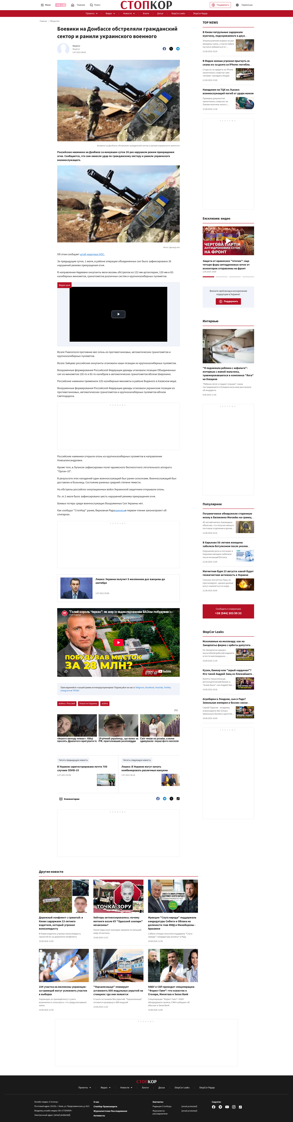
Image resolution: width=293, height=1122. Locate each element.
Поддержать (223, 5)
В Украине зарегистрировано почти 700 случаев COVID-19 (82, 768)
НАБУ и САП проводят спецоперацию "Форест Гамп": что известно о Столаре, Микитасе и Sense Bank (171, 990)
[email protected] (62, 1115)
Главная (43, 21)
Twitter (167, 687)
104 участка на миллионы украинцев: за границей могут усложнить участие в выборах (63, 990)
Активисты (99, 1115)
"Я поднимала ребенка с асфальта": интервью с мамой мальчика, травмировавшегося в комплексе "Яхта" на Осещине (228, 373)
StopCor (76, 46)
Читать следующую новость (137, 760)
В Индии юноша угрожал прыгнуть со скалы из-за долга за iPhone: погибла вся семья (226, 64)
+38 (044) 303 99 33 (228, 613)
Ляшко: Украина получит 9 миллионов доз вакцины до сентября (130, 581)
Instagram (65, 690)
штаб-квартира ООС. (92, 254)
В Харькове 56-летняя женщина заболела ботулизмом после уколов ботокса (225, 546)
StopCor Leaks (178, 13)
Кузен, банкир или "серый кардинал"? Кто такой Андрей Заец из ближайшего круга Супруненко (227, 674)
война (105, 703)
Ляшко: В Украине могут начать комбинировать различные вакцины (144, 768)
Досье (160, 13)
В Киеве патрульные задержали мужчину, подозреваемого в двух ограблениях (224, 36)
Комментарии (71, 799)
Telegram (139, 687)
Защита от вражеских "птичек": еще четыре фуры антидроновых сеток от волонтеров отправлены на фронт (226, 264)
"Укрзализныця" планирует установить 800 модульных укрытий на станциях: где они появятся (118, 990)
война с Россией (67, 703)
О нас (96, 1102)
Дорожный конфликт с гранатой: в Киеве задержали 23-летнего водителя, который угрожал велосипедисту (61, 923)
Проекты (90, 13)
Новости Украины (88, 703)
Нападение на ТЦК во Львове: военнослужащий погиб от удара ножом (228, 91)
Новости (127, 13)
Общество (55, 21)
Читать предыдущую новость (73, 760)
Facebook (149, 687)
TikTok (75, 690)
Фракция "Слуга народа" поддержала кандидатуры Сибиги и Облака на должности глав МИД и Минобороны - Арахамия (172, 923)
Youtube (159, 687)
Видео (109, 13)
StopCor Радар (200, 13)
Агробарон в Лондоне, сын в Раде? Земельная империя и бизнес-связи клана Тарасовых (225, 702)
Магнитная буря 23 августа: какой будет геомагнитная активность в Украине (228, 573)
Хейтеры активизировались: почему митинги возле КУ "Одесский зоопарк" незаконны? (118, 921)
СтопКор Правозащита (105, 1106)
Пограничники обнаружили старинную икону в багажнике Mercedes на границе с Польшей (228, 517)
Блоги (146, 13)
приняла (120, 510)
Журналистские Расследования (110, 1111)
